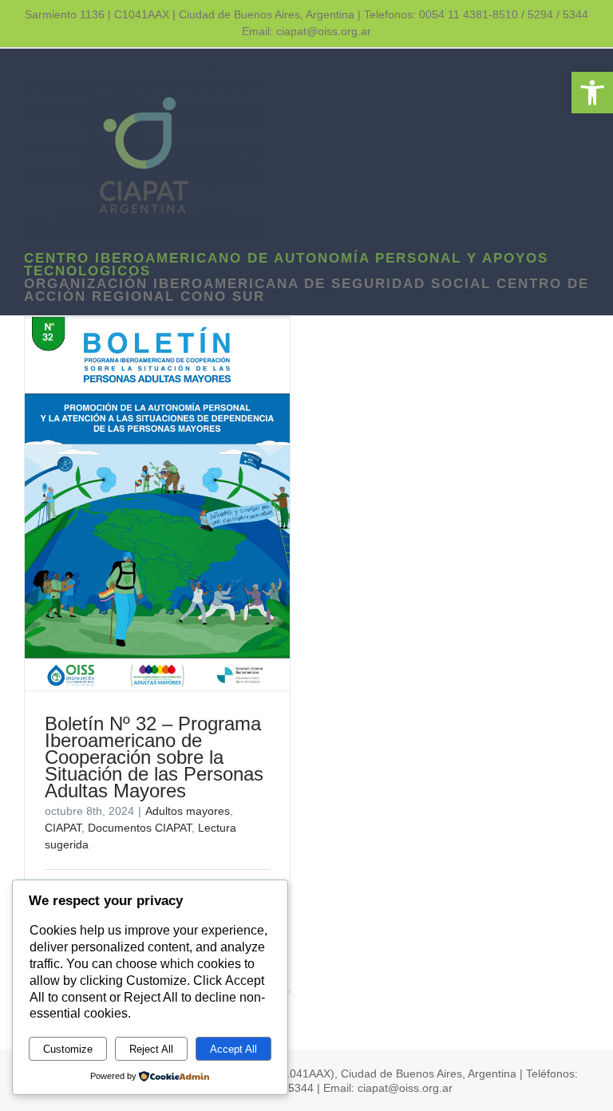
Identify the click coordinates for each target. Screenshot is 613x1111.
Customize (68, 1049)
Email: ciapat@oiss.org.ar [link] (306, 31)
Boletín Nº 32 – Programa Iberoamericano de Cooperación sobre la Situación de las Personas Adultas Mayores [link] (154, 757)
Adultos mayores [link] (187, 811)
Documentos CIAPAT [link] (140, 827)
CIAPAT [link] (63, 827)
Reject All (151, 1049)
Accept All (233, 1049)
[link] (592, 92)
